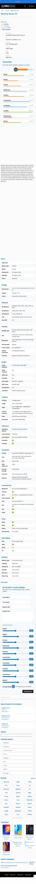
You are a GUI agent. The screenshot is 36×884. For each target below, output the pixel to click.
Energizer (6, 807)
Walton (30, 796)
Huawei (18, 793)
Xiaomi (18, 803)
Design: (5, 628)
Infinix (30, 811)
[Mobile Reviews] (8, 6)
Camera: (5, 640)
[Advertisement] (18, 146)
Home (6, 875)
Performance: (6, 674)
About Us (12, 875)
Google (6, 811)
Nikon (18, 796)
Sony (18, 785)
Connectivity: (6, 657)
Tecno (6, 814)
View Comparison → (5, 867)
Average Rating (7, 687)
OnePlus (18, 807)
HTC (6, 785)
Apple (18, 782)
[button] (25, 6)
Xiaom (30, 807)
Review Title (7, 607)
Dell (6, 793)
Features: (5, 651)
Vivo (6, 803)
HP (30, 789)
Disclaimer (28, 875)
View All (33, 778)
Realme (19, 704)
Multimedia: (6, 646)
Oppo (29, 793)
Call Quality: (6, 663)
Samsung (6, 782)
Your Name (6, 597)
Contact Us (20, 875)
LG (29, 785)
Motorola (6, 789)
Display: (5, 634)
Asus (18, 800)
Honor (6, 800)
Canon (6, 796)
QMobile (18, 789)
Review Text (6, 611)
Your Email (6, 602)
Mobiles (8, 27)
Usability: (5, 669)
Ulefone (29, 814)
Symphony (18, 811)
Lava (18, 814)
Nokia (29, 782)
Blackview (30, 800)
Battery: (5, 680)
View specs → (5, 711)
